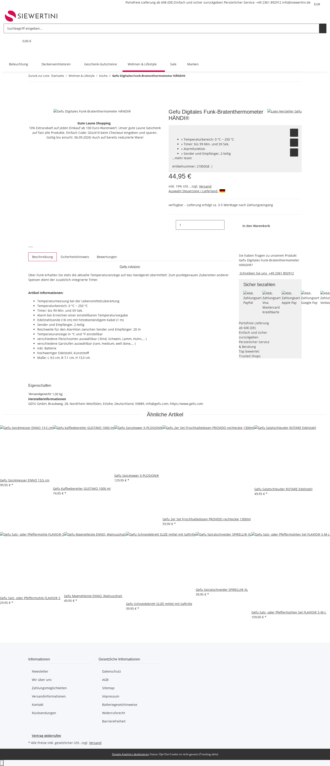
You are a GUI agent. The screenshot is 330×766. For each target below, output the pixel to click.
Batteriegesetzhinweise (119, 704)
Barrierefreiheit (113, 721)
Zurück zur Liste (38, 76)
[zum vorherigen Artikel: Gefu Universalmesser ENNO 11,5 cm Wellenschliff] (189, 77)
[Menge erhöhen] (228, 225)
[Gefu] (284, 111)
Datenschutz (111, 671)
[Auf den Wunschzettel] (294, 133)
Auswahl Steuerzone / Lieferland (193, 191)
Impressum (110, 696)
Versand (205, 186)
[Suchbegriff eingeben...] (322, 28)
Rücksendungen (44, 713)
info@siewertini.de (296, 2)
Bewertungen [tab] (107, 257)
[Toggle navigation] (9, 52)
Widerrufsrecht (113, 713)
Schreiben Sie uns (253, 273)
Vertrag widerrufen (46, 735)
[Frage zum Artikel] (294, 152)
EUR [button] (317, 4)
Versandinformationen (49, 696)
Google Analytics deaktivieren (130, 754)
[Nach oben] (2, 763)
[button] (7, 41)
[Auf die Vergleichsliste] (294, 143)
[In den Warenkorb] (31, 106)
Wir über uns (42, 680)
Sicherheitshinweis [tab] (75, 257)
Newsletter (40, 671)
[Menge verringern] (172, 225)
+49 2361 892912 (268, 2)
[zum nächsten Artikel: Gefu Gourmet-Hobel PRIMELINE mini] (197, 77)
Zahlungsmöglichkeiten (49, 688)
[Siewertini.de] (31, 16)
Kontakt (37, 704)
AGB (105, 680)
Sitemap (108, 688)
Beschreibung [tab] (42, 257)
